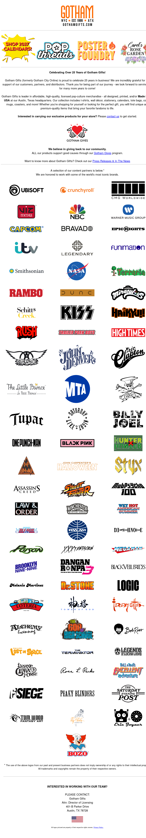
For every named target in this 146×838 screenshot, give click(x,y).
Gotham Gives (102, 153)
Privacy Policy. (98, 827)
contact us (113, 116)
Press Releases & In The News (111, 161)
